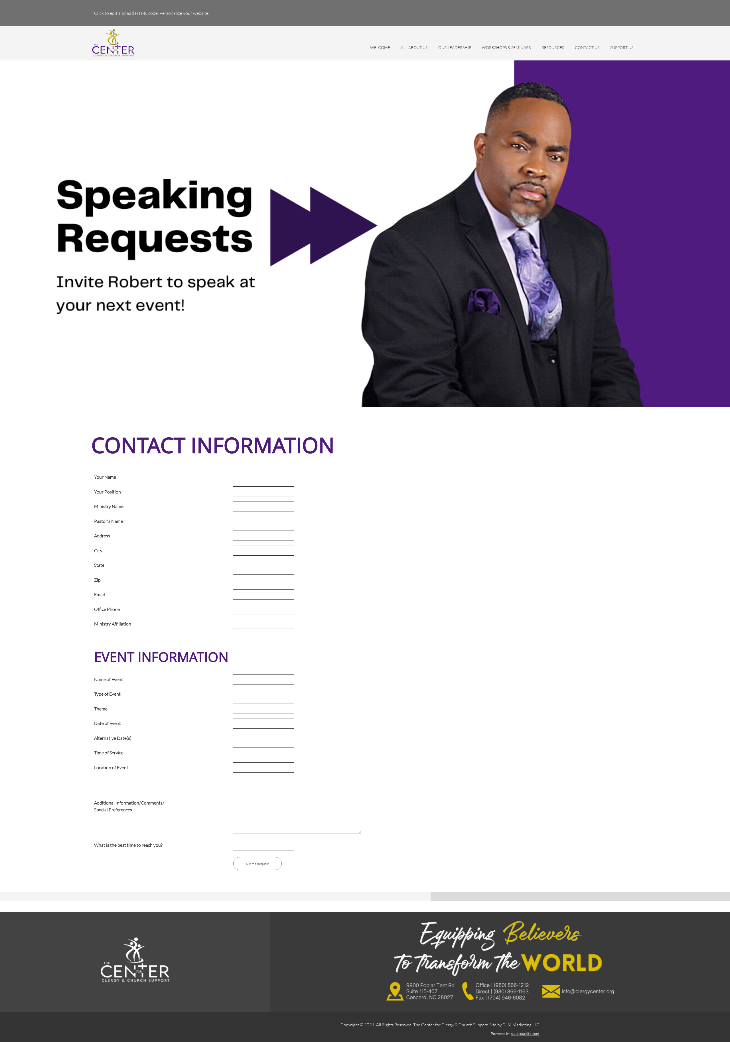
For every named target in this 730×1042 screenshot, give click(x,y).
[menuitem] (380, 50)
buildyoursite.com (525, 1033)
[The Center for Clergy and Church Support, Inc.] (113, 43)
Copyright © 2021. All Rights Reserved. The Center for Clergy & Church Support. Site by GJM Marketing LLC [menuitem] (440, 1024)
